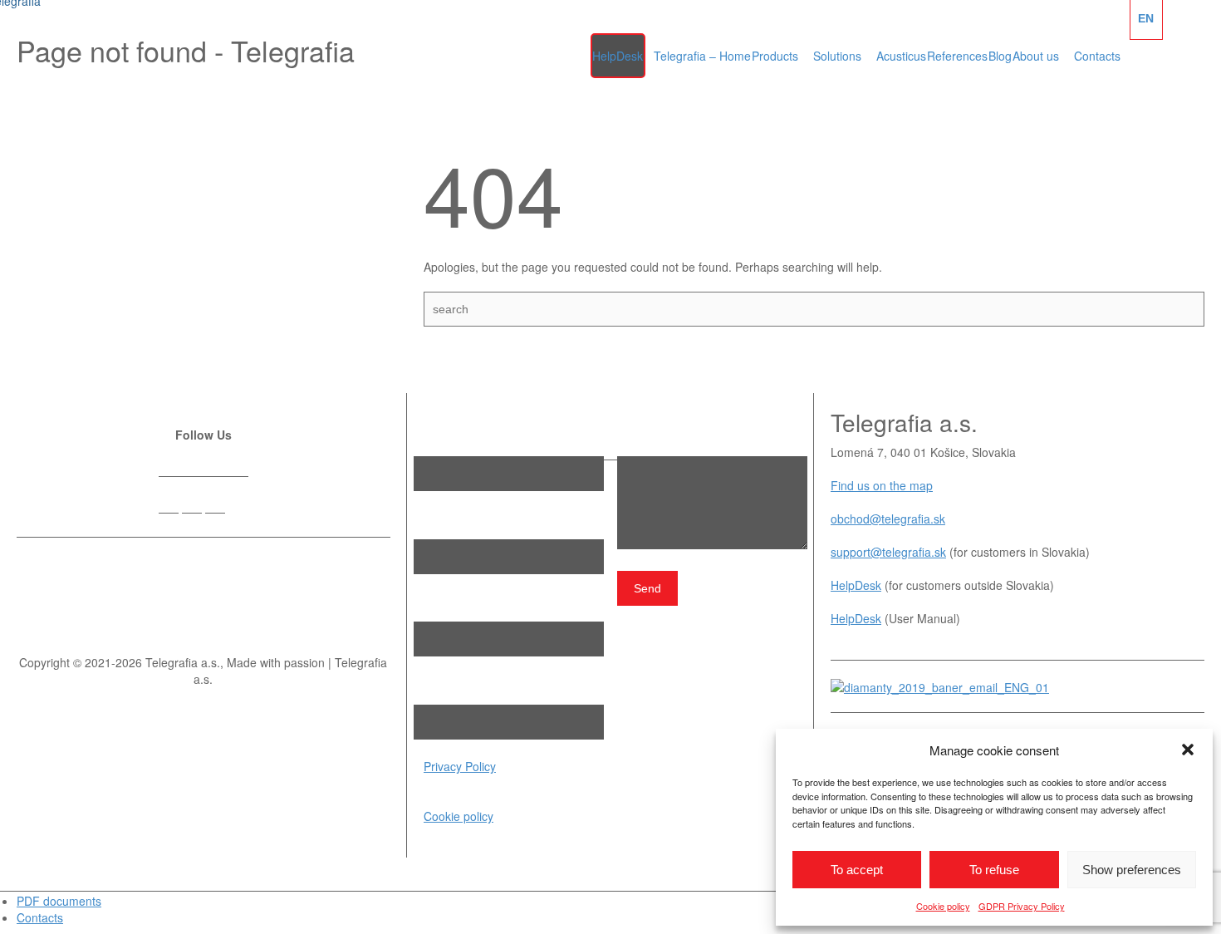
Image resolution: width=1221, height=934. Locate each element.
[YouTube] (238, 508)
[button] (1187, 749)
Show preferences (1131, 870)
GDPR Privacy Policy (1021, 905)
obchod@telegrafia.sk (888, 518)
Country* (438, 687)
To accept (857, 870)
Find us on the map (882, 485)
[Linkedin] (192, 508)
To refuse (994, 870)
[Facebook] (169, 508)
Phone (432, 605)
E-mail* (433, 522)
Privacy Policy (460, 766)
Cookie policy (943, 905)
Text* (631, 438)
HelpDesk (856, 585)
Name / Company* (463, 438)
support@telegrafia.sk (888, 551)
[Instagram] (215, 508)
